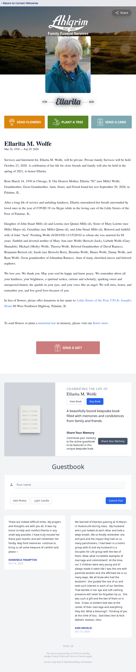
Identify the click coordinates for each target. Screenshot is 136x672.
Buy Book (95, 401)
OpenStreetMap (72, 661)
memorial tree (47, 323)
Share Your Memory (112, 441)
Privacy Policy (58, 656)
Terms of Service (77, 656)
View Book (75, 401)
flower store (100, 323)
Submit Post (116, 500)
